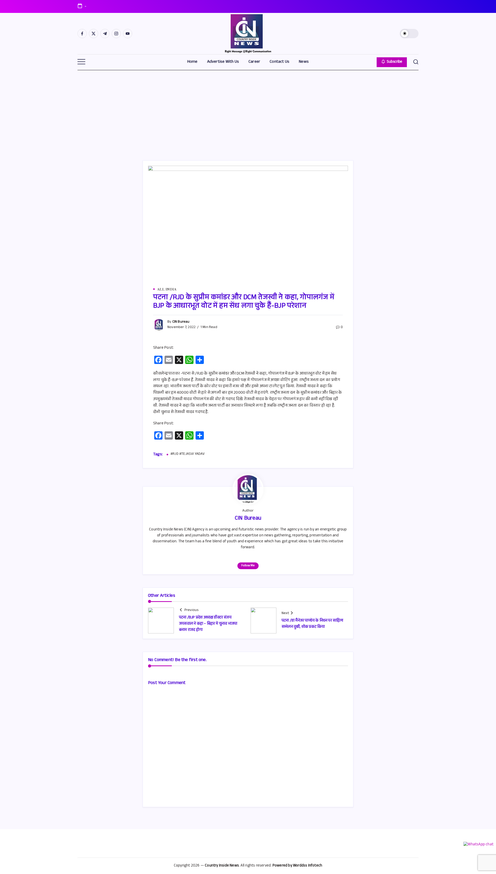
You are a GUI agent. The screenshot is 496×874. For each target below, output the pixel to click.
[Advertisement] (248, 109)
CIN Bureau (181, 322)
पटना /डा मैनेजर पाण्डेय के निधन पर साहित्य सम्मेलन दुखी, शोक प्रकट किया (312, 624)
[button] (409, 33)
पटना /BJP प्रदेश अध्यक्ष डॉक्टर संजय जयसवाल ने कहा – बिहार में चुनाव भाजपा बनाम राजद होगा (208, 624)
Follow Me (248, 565)
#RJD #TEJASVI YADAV (188, 454)
